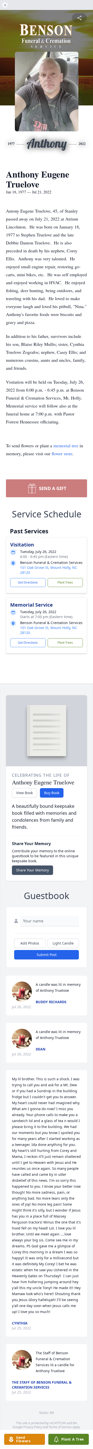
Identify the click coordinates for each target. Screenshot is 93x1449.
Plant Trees (65, 582)
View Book (24, 792)
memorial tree (65, 446)
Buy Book (51, 792)
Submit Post (47, 954)
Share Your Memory (32, 870)
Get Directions (28, 582)
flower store (62, 453)
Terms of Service (60, 1427)
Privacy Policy (32, 1427)
